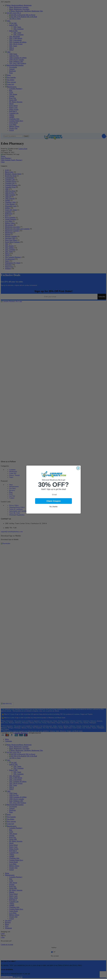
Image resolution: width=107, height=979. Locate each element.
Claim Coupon (53, 501)
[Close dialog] (78, 468)
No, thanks (53, 507)
